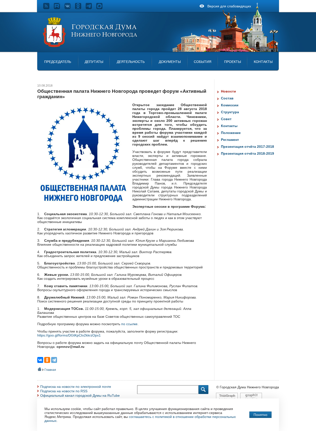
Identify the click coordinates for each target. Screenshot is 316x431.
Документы (170, 62)
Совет (226, 119)
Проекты (232, 62)
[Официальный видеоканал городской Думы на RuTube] (59, 8)
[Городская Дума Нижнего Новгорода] (90, 46)
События (202, 62)
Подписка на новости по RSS (63, 391)
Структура (230, 112)
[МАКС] (101, 8)
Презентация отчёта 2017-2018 (247, 147)
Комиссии (229, 105)
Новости (228, 91)
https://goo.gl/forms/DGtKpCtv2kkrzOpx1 (69, 335)
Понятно (260, 415)
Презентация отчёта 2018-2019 (247, 153)
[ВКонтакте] (40, 360)
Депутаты (94, 62)
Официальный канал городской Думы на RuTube (80, 395)
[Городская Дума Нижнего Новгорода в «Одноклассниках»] (80, 8)
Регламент (230, 140)
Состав (227, 98)
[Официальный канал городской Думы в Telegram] (91, 8)
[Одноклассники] (47, 360)
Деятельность (131, 62)
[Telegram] (54, 360)
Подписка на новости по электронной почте (75, 387)
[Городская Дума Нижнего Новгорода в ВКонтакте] (69, 8)
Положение (231, 133)
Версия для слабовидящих (229, 6)
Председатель (57, 62)
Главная (50, 370)
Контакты (263, 62)
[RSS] (48, 8)
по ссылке (129, 324)
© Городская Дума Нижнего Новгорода (247, 387)
